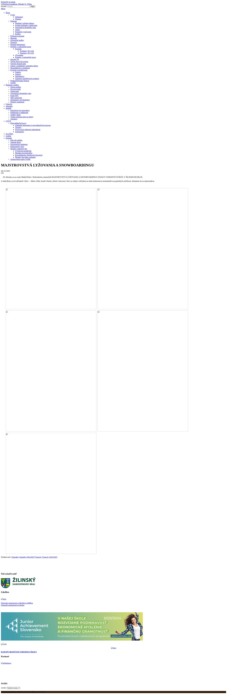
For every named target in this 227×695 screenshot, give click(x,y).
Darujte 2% (14, 59)
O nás (12, 15)
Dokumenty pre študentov (20, 100)
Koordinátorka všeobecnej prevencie (28, 155)
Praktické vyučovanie (23, 32)
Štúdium (13, 21)
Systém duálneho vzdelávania (26, 25)
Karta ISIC (14, 96)
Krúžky (18, 34)
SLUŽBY (9, 134)
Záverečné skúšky (17, 40)
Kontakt (9, 138)
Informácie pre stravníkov (20, 110)
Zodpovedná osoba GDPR (20, 159)
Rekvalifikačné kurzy (18, 123)
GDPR (13, 83)
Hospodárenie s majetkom (20, 68)
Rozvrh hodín (15, 89)
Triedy (17, 30)
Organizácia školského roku (25, 28)
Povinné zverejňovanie (18, 70)
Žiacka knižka (15, 87)
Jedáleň (8, 108)
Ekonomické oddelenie (19, 144)
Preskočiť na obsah (8, 2)
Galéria (8, 136)
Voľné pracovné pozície (19, 62)
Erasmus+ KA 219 (27, 53)
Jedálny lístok (15, 115)
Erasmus (18, 49)
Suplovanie (14, 91)
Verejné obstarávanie (18, 64)
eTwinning (19, 55)
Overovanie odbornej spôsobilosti (27, 130)
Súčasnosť (19, 17)
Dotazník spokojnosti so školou (12, 605)
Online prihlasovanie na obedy (21, 117)
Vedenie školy (15, 142)
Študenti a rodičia (12, 85)
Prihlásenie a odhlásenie (19, 113)
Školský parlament (17, 102)
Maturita (13, 38)
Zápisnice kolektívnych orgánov (27, 79)
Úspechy (13, 42)
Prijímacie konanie (17, 36)
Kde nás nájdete (16, 140)
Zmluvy (18, 74)
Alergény (13, 119)
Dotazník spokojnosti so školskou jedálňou (17, 603)
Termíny (18, 127)
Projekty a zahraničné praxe (20, 47)
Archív (3, 688)
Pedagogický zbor (17, 147)
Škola (8, 13)
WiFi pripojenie (16, 98)
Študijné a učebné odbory (24, 23)
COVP (8, 121)
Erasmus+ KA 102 (27, 51)
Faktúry (18, 72)
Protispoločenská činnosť (19, 81)
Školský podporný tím (18, 149)
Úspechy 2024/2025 (49, 557)
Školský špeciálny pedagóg (25, 157)
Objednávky (19, 76)
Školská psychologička (23, 153)
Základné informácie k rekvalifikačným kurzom (33, 125)
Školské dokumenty (17, 45)
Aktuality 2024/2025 (27, 557)
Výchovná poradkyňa (23, 151)
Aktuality (9, 106)
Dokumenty (19, 132)
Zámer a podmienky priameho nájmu (24, 66)
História (18, 19)
